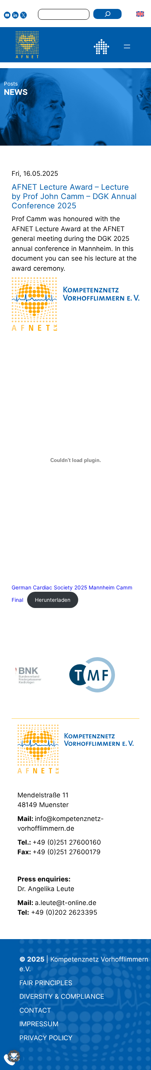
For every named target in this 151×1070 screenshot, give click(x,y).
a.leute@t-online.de (65, 903)
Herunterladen (52, 600)
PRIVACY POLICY (45, 1038)
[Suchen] (107, 14)
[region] (75, 675)
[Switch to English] (140, 13)
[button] (14, 1056)
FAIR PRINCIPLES (45, 983)
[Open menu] (127, 46)
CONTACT (35, 1010)
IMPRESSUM (38, 1024)
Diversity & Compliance (61, 996)
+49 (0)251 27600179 (67, 852)
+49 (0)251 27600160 (67, 842)
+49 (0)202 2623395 (64, 912)
